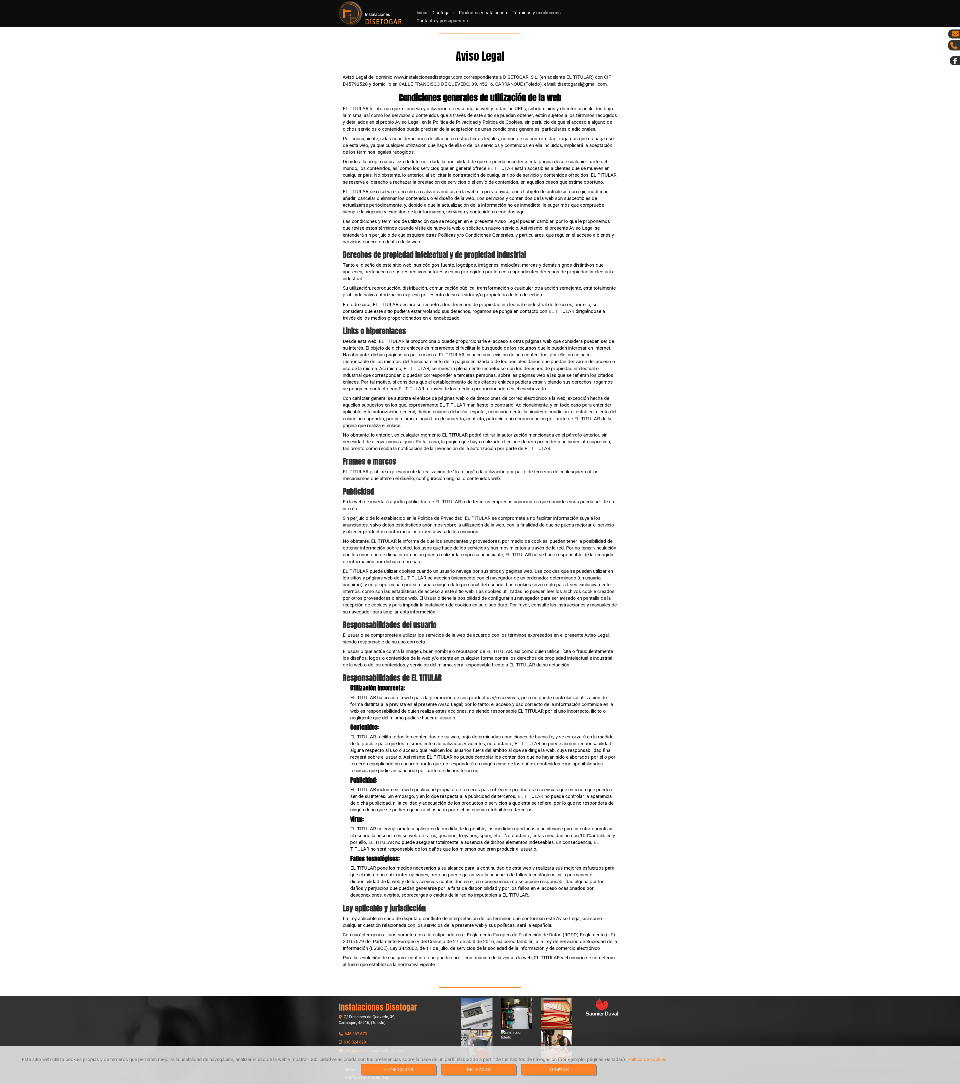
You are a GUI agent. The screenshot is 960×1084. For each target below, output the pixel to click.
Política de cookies (646, 1059)
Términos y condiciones (536, 12)
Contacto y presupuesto (441, 20)
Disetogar (442, 12)
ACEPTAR (559, 1069)
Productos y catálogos (482, 12)
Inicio (421, 12)
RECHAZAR (479, 1069)
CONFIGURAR (399, 1069)
